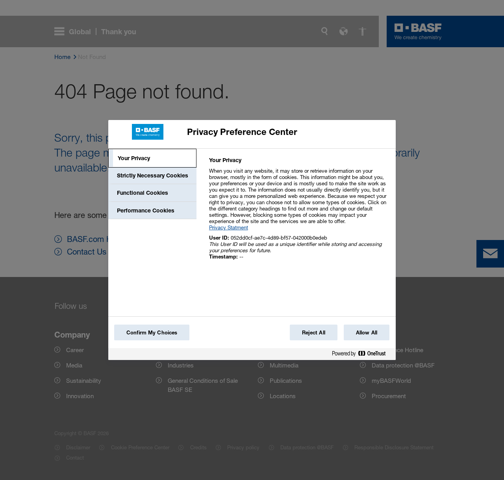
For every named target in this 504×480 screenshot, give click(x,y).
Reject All (313, 332)
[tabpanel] (299, 213)
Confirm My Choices (151, 332)
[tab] (152, 158)
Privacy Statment (228, 227)
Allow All (366, 332)
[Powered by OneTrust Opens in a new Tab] (362, 355)
